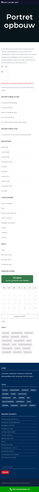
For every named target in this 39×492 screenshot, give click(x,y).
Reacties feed (6, 260)
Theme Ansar (25, 483)
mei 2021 (4, 167)
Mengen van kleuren (8, 223)
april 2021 (4, 171)
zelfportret (27, 352)
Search (5, 472)
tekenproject (6, 352)
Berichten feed (6, 255)
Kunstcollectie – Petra (9, 448)
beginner (5, 336)
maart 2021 (5, 176)
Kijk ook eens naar (7, 438)
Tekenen (4, 233)
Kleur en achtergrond (8, 213)
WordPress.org (6, 264)
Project (3, 228)
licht (29, 340)
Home (3, 441)
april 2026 (4, 147)
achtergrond (28, 333)
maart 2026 (5, 152)
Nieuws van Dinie (7, 445)
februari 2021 (5, 181)
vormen (4, 237)
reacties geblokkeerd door (19, 279)
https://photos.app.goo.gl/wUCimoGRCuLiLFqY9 (17, 83)
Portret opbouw (6, 435)
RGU (14, 344)
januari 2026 (5, 157)
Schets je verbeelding (25, 344)
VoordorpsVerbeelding (9, 103)
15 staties (5, 333)
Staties (17, 348)
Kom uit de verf (7, 340)
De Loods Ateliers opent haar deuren (14, 122)
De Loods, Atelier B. (7, 117)
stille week (26, 348)
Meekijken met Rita (7, 425)
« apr (3, 321)
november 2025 (6, 162)
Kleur (3, 208)
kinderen (24, 336)
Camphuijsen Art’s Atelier (10, 454)
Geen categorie (6, 203)
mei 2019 (4, 191)
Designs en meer (7, 429)
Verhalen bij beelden (8, 432)
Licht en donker (6, 218)
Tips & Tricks (17, 352)
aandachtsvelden (17, 333)
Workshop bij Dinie (7, 451)
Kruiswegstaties (19, 340)
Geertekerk (14, 336)
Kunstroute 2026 (7, 108)
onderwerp (5, 344)
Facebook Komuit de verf (10, 419)
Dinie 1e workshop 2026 (9, 112)
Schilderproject (7, 348)
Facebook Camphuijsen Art (10, 422)
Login (3, 250)
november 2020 (6, 186)
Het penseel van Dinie (8, 457)
